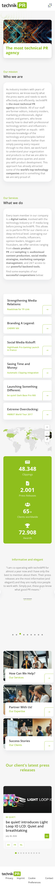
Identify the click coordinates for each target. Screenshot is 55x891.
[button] (13, 635)
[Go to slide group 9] (36, 853)
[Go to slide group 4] (23, 853)
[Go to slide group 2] (18, 853)
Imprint (21, 878)
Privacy (9, 878)
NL (21, 845)
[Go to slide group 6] (28, 853)
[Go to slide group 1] (16, 853)
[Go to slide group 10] (39, 853)
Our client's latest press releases (27, 767)
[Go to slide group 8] (34, 853)
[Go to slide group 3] (21, 853)
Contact (49, 878)
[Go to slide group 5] (26, 853)
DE (8, 845)
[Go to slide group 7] (31, 853)
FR (15, 845)
